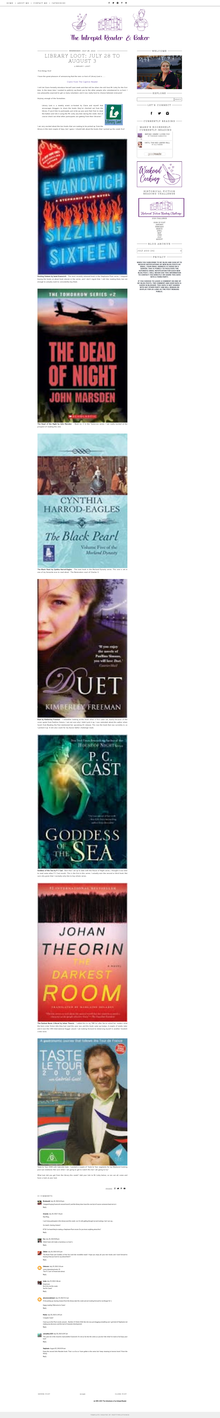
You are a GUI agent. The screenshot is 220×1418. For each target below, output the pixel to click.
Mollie (45, 1315)
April (159, 231)
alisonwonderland (49, 1298)
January (159, 224)
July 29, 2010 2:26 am (56, 1266)
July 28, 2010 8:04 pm (52, 1239)
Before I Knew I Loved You (157, 134)
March (159, 229)
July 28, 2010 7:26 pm (56, 1214)
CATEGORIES (59, 3)
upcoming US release (82, 725)
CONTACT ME (40, 3)
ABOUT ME (23, 3)
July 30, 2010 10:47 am (61, 1334)
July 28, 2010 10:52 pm (55, 1252)
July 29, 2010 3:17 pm (62, 1298)
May (159, 233)
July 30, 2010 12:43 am (55, 1315)
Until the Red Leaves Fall (157, 143)
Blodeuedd (46, 1201)
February (159, 227)
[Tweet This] (117, 1189)
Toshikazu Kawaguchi (158, 136)
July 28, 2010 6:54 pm (57, 1201)
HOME (10, 3)
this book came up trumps (96, 1026)
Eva (44, 1239)
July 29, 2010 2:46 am (54, 1281)
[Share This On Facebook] (114, 1189)
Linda (44, 1281)
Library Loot (82, 66)
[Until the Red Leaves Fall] (140, 147)
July (159, 237)
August (159, 239)
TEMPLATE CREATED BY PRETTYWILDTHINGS (110, 1414)
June (159, 235)
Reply (44, 1207)
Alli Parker (158, 144)
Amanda (45, 1214)
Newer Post (44, 1394)
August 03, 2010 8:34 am (58, 1348)
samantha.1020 (48, 1334)
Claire (85, 105)
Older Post (121, 1394)
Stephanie (46, 1348)
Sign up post (159, 222)
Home (82, 1394)
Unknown (46, 1266)
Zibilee (45, 1252)
